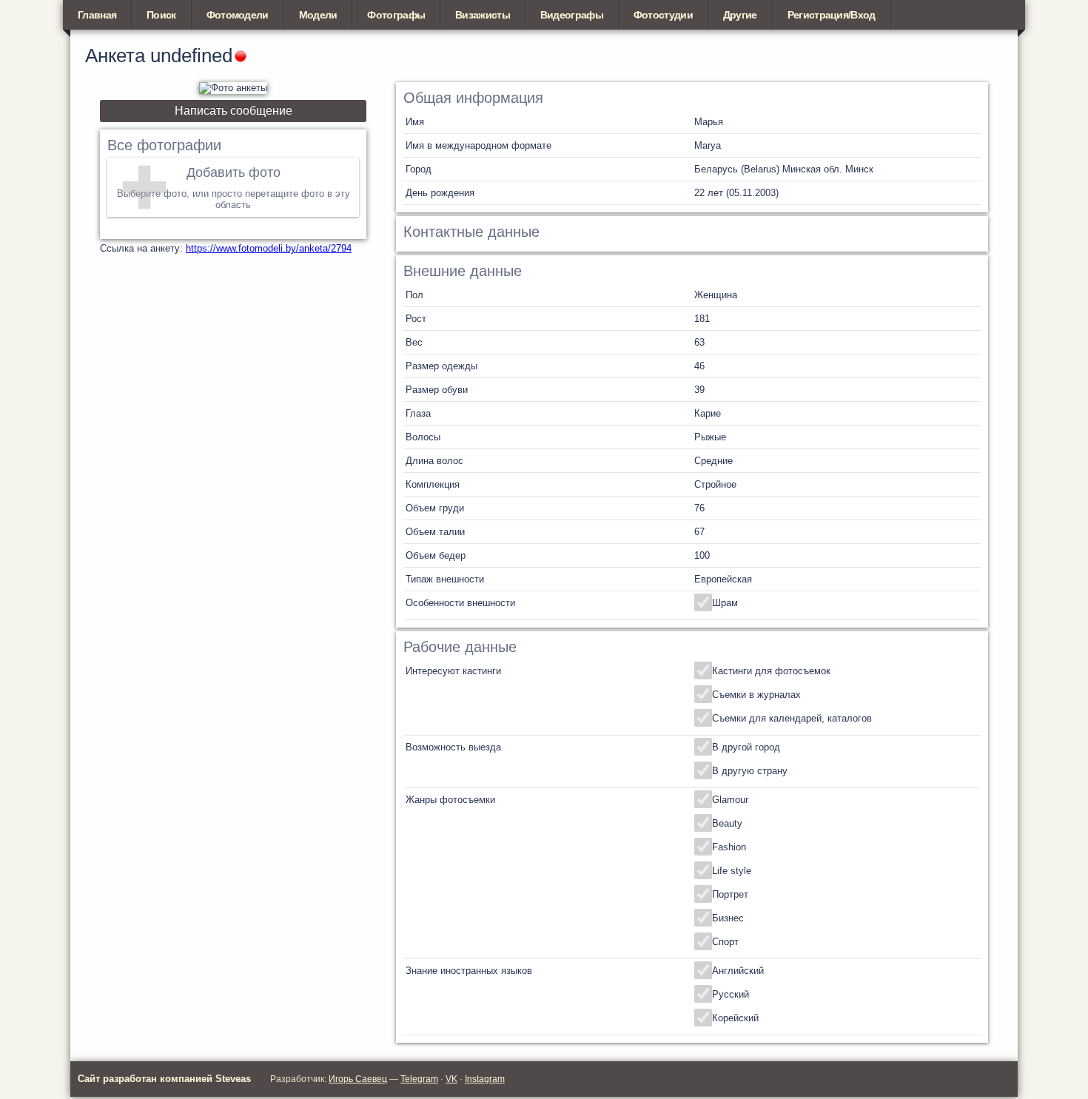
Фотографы (396, 15)
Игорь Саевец (358, 1079)
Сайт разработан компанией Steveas (164, 1078)
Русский (730, 994)
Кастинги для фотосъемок (771, 670)
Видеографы (571, 15)
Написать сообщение (233, 110)
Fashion (729, 847)
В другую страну (750, 770)
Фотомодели (237, 15)
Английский (738, 970)
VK (451, 1079)
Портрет (730, 894)
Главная (97, 15)
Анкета (115, 55)
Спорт (725, 941)
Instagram (485, 1079)
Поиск (161, 15)
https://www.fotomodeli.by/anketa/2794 (269, 248)
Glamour (730, 799)
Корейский (735, 1018)
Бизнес (728, 918)
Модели (318, 15)
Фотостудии (663, 15)
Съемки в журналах (756, 694)
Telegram (419, 1079)
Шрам (725, 602)
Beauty (727, 823)
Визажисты (482, 15)
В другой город (746, 747)
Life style (731, 870)
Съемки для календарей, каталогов (792, 718)
